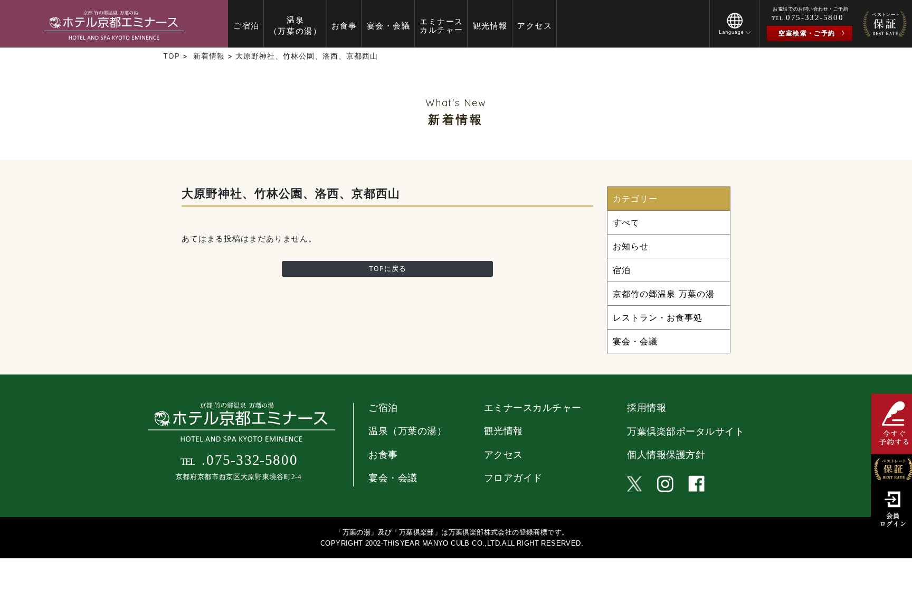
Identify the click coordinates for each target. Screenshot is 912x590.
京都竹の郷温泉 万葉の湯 (664, 293)
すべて (626, 222)
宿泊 (622, 270)
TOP (171, 55)
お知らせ (631, 246)
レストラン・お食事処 (657, 317)
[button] (734, 31)
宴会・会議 (635, 341)
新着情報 (209, 55)
